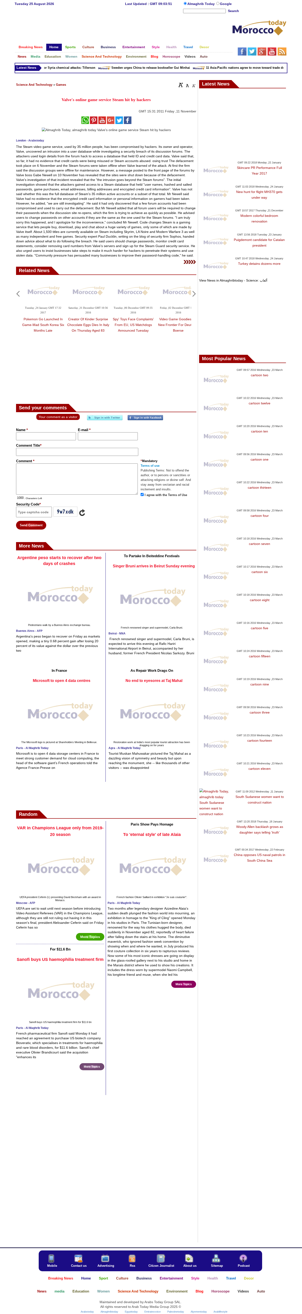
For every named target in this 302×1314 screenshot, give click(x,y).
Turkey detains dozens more (259, 263)
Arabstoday (87, 1311)
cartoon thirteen (259, 487)
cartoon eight (259, 600)
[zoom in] (180, 84)
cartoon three (260, 712)
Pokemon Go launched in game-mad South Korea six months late (43, 324)
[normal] (187, 84)
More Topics (90, 937)
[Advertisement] (123, 29)
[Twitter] (105, 419)
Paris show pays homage (152, 824)
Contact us (79, 1265)
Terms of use (150, 465)
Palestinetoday (175, 1311)
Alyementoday (199, 1311)
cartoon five (259, 628)
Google (226, 4)
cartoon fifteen (259, 656)
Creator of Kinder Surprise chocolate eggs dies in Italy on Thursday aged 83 (88, 324)
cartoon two (259, 375)
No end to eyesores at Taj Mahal (154, 681)
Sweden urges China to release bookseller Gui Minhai (141, 67)
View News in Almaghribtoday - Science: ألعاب (233, 280)
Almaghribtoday (109, 1311)
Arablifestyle (220, 1311)
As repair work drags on (151, 670)
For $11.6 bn (60, 949)
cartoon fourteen (259, 740)
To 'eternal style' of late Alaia (152, 834)
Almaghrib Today (201, 4)
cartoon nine (259, 684)
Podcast (244, 1265)
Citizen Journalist (161, 1265)
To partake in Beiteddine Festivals (152, 556)
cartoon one (259, 459)
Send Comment (31, 525)
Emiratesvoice (152, 1311)
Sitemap (217, 1265)
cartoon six (260, 572)
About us (190, 1265)
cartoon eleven (259, 768)
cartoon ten (259, 431)
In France (59, 670)
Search (233, 11)
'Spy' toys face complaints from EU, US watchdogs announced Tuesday (133, 324)
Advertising (105, 1265)
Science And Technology (34, 84)
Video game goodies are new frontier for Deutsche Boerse (178, 324)
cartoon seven (259, 544)
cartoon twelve (259, 403)
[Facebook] (145, 419)
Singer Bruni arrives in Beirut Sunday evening (154, 566)
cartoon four (260, 516)
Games (61, 84)
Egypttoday (131, 1311)
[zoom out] (193, 84)
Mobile (52, 1265)
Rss (132, 1265)
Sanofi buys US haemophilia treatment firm (60, 959)
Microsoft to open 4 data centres (61, 681)
